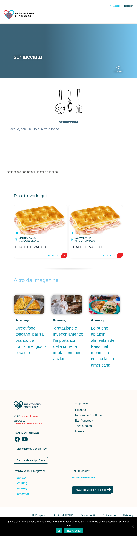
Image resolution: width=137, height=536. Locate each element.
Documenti (88, 515)
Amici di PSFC (63, 515)
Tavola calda (83, 426)
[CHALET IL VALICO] (40, 220)
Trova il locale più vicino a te (90, 489)
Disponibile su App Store (31, 460)
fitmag (21, 478)
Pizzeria (80, 410)
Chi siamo (109, 515)
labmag (22, 488)
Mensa (79, 431)
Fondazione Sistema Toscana (28, 423)
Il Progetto (39, 515)
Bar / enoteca (84, 420)
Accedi (116, 6)
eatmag (24, 320)
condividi (118, 71)
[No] (132, 526)
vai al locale (53, 255)
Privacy (128, 515)
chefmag (23, 494)
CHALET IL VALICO (30, 247)
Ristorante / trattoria (88, 415)
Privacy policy (74, 530)
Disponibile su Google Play (31, 448)
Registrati (128, 6)
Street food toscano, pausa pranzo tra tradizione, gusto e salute (31, 340)
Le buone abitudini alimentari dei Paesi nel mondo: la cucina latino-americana (103, 346)
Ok (59, 530)
